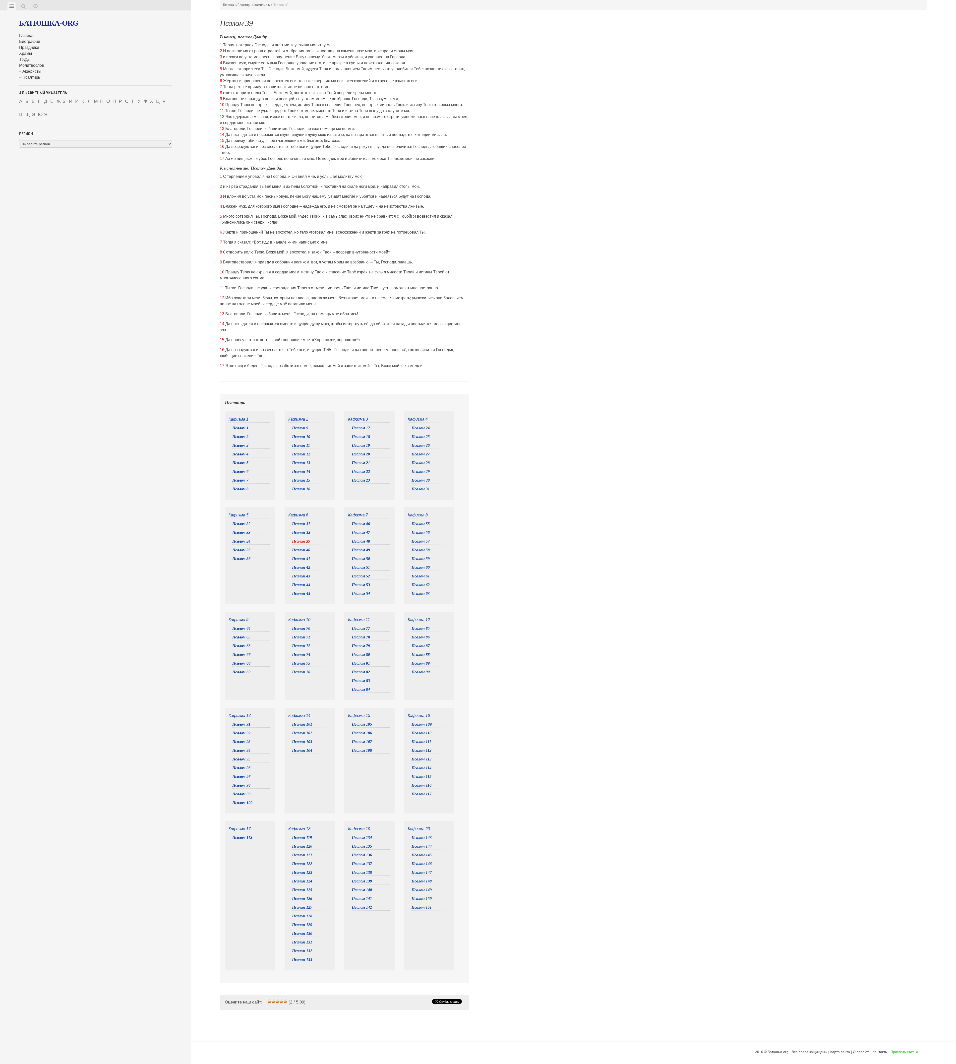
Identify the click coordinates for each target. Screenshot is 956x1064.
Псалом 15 (301, 480)
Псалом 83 (361, 681)
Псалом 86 (421, 637)
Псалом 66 (241, 646)
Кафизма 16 (419, 715)
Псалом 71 (301, 637)
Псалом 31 (421, 489)
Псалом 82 (361, 672)
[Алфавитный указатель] (23, 6)
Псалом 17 (361, 428)
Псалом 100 (242, 803)
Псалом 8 (240, 489)
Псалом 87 (421, 646)
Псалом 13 (301, 463)
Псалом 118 (242, 837)
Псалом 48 (361, 541)
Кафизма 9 (238, 620)
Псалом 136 (362, 855)
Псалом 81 (361, 663)
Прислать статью (904, 1052)
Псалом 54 (361, 593)
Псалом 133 (302, 959)
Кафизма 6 (262, 5)
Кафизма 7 (358, 515)
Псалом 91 (241, 724)
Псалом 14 (301, 471)
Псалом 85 (421, 628)
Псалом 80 (361, 654)
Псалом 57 (421, 541)
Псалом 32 (241, 524)
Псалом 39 (301, 541)
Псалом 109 (422, 724)
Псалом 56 (421, 532)
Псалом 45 (301, 593)
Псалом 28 (421, 463)
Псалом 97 (241, 776)
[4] (281, 1001)
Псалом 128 (302, 916)
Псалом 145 (422, 855)
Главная (27, 35)
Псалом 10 (301, 437)
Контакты (880, 1052)
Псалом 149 (422, 890)
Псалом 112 (421, 750)
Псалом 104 (302, 750)
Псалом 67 (241, 654)
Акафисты (31, 71)
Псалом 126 (302, 898)
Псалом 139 (362, 881)
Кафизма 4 (418, 419)
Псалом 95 (241, 759)
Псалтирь (31, 77)
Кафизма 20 (419, 829)
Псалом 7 (240, 480)
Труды (25, 59)
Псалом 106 (362, 733)
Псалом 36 (241, 559)
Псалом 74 (301, 654)
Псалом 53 (361, 585)
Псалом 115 (421, 776)
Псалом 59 (421, 559)
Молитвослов (31, 65)
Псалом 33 (241, 532)
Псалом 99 (241, 794)
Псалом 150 (422, 898)
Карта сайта (840, 1052)
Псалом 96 (241, 768)
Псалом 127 (302, 907)
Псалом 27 (421, 454)
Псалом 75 (301, 663)
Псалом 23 (361, 480)
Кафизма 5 (238, 515)
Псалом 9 (300, 428)
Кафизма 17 (240, 829)
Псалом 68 (241, 663)
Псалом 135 (362, 846)
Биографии (29, 41)
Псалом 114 (421, 768)
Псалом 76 (301, 672)
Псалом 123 (302, 872)
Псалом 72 (301, 646)
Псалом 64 (241, 628)
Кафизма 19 (359, 829)
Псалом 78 (361, 637)
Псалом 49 (361, 550)
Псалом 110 (421, 733)
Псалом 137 (362, 864)
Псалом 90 (421, 672)
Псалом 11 (301, 445)
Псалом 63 (421, 593)
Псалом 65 (241, 637)
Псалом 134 (362, 837)
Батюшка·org (48, 23)
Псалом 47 (361, 532)
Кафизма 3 (358, 419)
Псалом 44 (301, 585)
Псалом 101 (302, 724)
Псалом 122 (302, 864)
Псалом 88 (421, 654)
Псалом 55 (421, 524)
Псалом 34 (241, 541)
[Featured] (35, 6)
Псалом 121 (302, 855)
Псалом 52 (361, 576)
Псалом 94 (241, 750)
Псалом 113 (421, 759)
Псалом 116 (421, 785)
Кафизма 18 (299, 829)
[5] (285, 1001)
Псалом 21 (361, 463)
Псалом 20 (361, 454)
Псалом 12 (301, 454)
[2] (273, 1001)
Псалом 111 (421, 742)
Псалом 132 (302, 951)
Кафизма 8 (418, 515)
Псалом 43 (301, 576)
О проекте (861, 1052)
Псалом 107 (362, 742)
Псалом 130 (302, 933)
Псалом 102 (302, 733)
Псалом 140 (362, 890)
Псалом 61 (421, 576)
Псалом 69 (241, 672)
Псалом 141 (362, 898)
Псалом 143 (422, 837)
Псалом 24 (421, 428)
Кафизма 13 (240, 715)
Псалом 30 (421, 480)
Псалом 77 (361, 628)
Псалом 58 (421, 550)
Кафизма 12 (419, 620)
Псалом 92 (241, 733)
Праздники (29, 47)
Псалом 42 (301, 567)
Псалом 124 (302, 881)
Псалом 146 (422, 864)
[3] (277, 1001)
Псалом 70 (301, 628)
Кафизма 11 (359, 620)
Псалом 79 (361, 646)
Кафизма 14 (299, 715)
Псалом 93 (241, 742)
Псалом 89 (421, 663)
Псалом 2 (240, 437)
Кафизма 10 (299, 620)
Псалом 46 (361, 524)
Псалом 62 (421, 585)
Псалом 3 (240, 445)
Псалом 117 (421, 794)
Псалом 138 (362, 872)
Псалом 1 (240, 428)
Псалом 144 (422, 846)
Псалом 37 (301, 524)
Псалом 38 (301, 532)
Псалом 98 (241, 785)
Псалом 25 (421, 437)
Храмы (25, 53)
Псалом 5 (240, 463)
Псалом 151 (422, 907)
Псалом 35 (241, 550)
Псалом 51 (361, 567)
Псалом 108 (362, 750)
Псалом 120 (302, 846)
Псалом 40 (301, 550)
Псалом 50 (361, 559)
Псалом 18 (361, 437)
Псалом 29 (421, 471)
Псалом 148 (422, 881)
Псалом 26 (421, 445)
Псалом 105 (362, 724)
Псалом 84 (361, 689)
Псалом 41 (301, 559)
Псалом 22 (361, 471)
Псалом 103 (302, 742)
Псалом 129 (302, 925)
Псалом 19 (361, 445)
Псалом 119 (302, 837)
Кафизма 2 (298, 419)
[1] (269, 1001)
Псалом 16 (301, 489)
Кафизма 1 (238, 419)
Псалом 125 (302, 890)
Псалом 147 (422, 872)
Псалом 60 (421, 567)
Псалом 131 (302, 942)
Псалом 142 (362, 907)
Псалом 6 (240, 471)
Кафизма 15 (359, 715)
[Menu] (11, 6)
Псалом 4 (240, 454)
